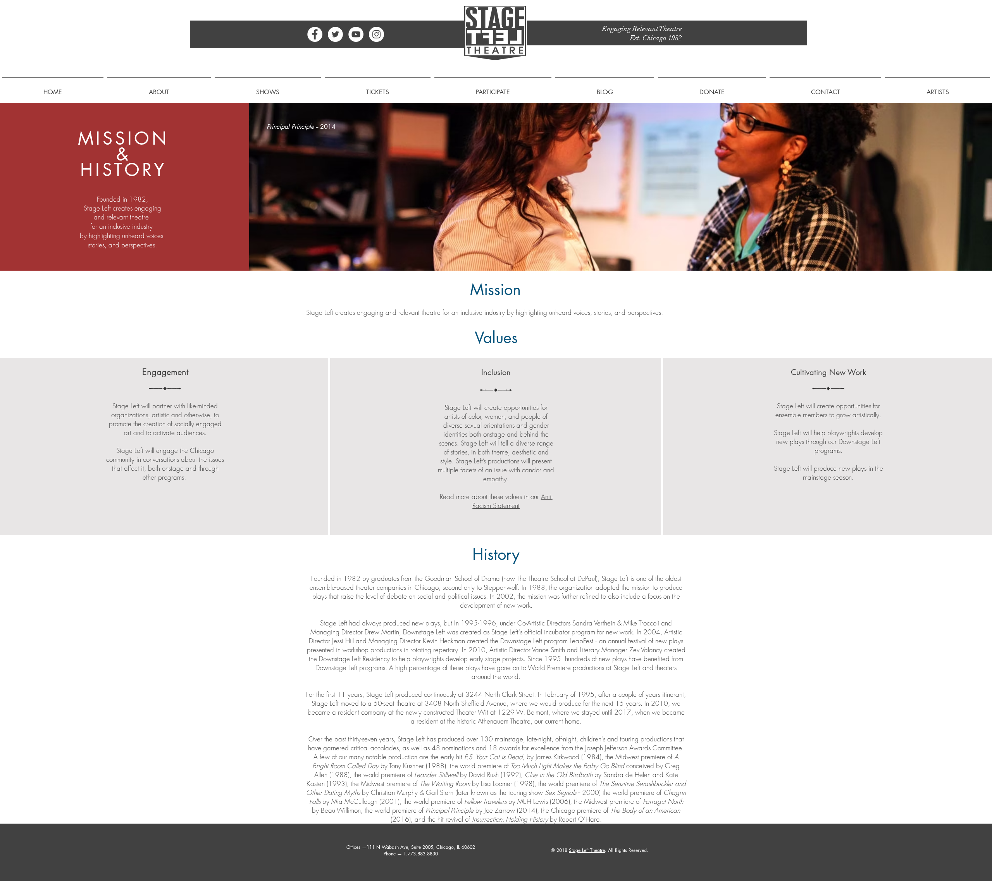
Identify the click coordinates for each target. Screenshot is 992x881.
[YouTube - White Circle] (355, 34)
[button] (159, 88)
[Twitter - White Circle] (335, 34)
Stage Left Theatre (587, 850)
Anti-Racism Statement (512, 501)
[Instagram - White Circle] (376, 34)
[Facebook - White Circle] (314, 34)
